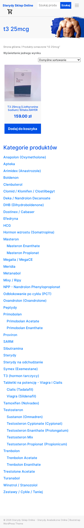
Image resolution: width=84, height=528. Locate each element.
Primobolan (12, 314)
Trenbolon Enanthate (24, 464)
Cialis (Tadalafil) (20, 389)
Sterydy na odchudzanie (23, 362)
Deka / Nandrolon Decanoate (26, 198)
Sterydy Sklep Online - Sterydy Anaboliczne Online (39, 520)
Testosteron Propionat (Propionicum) (37, 444)
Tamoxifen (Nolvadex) (21, 403)
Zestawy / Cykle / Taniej (23, 492)
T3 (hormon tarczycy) (21, 376)
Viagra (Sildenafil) (21, 396)
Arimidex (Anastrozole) (22, 171)
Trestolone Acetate (19, 471)
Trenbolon (11, 451)
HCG (7, 225)
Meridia (9, 266)
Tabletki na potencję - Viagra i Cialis (32, 382)
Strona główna (11, 46)
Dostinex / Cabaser (18, 212)
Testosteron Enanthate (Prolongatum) (38, 430)
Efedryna (10, 218)
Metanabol (12, 273)
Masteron (11, 239)
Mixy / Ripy (12, 280)
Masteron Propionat (23, 253)
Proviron (10, 335)
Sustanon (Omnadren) (25, 417)
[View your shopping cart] (10, 12)
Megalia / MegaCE (18, 259)
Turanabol (11, 478)
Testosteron (13, 410)
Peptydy (10, 307)
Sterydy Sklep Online (18, 5)
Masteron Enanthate (23, 246)
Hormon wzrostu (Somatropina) (28, 232)
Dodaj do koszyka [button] (22, 129)
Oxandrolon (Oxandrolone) (25, 300)
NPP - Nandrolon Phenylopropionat (31, 287)
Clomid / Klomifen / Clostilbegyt (29, 191)
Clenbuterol (12, 184)
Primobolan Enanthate (25, 328)
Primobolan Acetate (23, 321)
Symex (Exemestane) (20, 369)
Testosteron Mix (20, 437)
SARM (8, 341)
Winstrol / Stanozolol (20, 485)
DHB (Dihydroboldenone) (23, 205)
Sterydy (9, 355)
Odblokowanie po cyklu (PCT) (27, 294)
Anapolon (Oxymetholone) (24, 157)
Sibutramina (13, 348)
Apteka (9, 164)
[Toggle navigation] (77, 5)
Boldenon (11, 177)
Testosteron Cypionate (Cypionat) (34, 423)
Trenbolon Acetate (22, 458)
